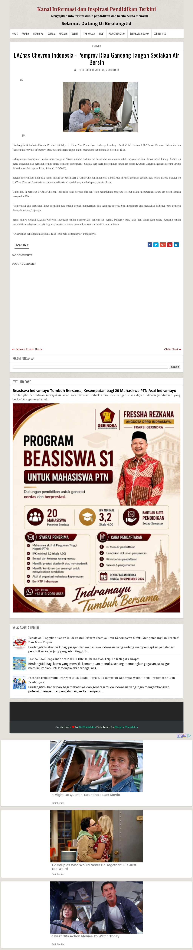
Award (25, 33)
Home (15, 33)
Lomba (51, 33)
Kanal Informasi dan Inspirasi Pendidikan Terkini (96, 9)
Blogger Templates (126, 727)
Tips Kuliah (89, 33)
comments (112, 70)
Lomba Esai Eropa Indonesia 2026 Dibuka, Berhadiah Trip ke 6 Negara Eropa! (83, 659)
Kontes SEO (160, 33)
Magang (63, 33)
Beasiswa (38, 33)
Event (75, 33)
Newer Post (23, 349)
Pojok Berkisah (117, 33)
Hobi (101, 33)
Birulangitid (19, 145)
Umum (98, 46)
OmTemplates (87, 727)
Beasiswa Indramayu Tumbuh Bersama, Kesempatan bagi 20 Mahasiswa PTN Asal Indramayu (94, 390)
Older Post (171, 349)
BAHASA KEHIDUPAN (139, 33)
